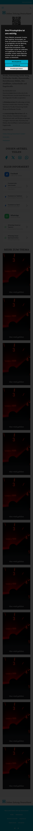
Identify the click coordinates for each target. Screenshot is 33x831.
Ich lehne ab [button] (16, 65)
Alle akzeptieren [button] (16, 61)
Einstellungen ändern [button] (16, 68)
